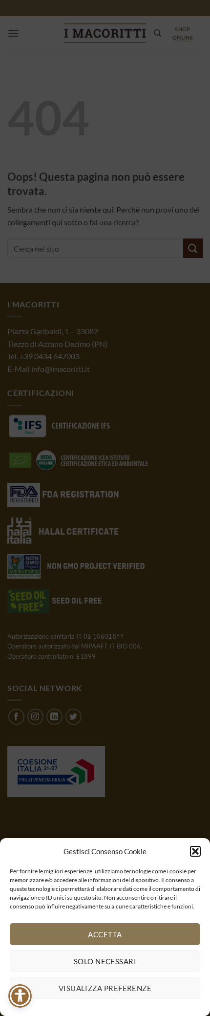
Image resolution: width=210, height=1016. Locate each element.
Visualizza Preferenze (105, 988)
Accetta (105, 934)
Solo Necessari (105, 961)
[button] (195, 851)
